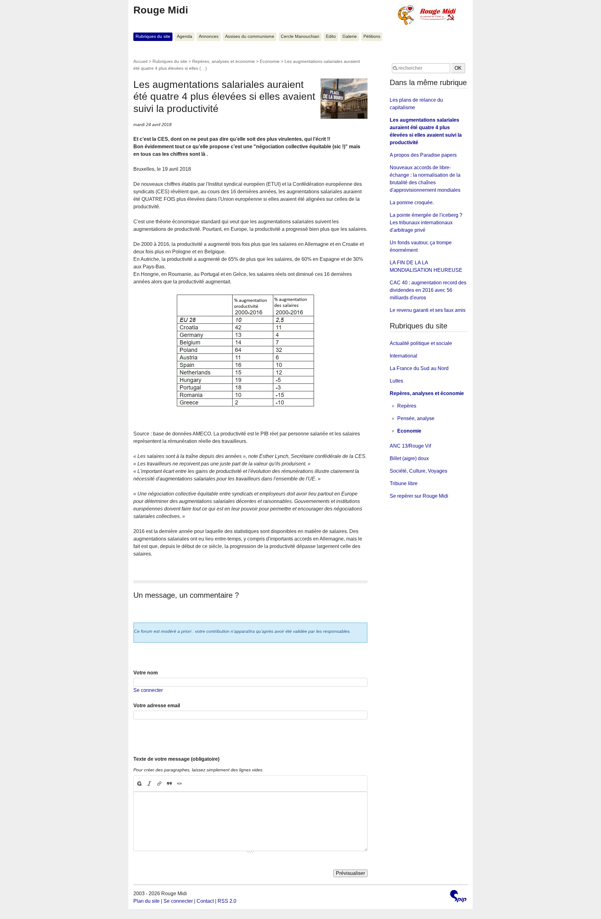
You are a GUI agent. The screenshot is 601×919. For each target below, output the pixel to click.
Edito (331, 36)
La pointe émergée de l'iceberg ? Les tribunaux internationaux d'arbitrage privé (426, 222)
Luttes (396, 380)
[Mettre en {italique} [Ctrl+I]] (149, 783)
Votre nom (145, 672)
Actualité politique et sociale (421, 343)
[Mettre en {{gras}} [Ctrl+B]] (139, 783)
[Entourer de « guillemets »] (179, 783)
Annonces (208, 36)
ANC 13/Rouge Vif (410, 446)
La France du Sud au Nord (419, 368)
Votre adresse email (156, 705)
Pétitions (371, 36)
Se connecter (148, 690)
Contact (205, 901)
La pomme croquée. (412, 202)
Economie (270, 61)
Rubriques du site (153, 36)
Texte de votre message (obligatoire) (176, 759)
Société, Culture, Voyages (418, 471)
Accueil (140, 61)
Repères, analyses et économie (223, 61)
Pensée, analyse (415, 418)
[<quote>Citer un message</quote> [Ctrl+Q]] (169, 783)
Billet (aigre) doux (409, 458)
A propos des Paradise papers (423, 155)
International (403, 355)
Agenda (184, 36)
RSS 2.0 (227, 901)
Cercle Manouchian (300, 36)
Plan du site (146, 901)
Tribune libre (404, 483)
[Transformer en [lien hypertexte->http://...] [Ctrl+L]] (159, 783)
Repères (406, 406)
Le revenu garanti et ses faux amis (427, 310)
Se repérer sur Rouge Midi (419, 496)
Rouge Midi (160, 10)
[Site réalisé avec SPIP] (458, 897)
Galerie (349, 36)
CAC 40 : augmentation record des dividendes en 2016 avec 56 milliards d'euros (428, 290)
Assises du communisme (249, 36)
